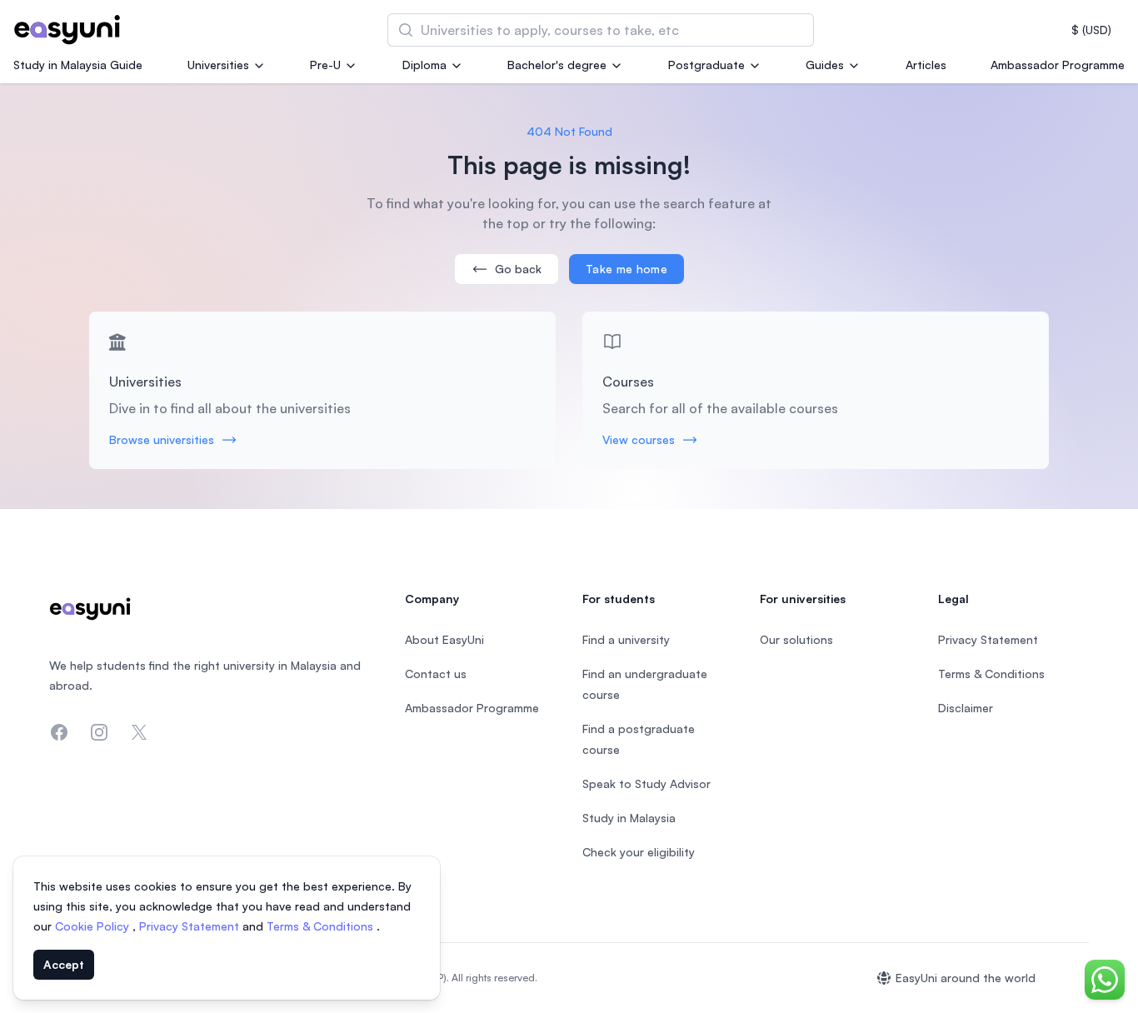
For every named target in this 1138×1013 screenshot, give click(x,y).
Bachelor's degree (556, 64)
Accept (63, 964)
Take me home (626, 269)
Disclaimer (965, 708)
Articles (926, 64)
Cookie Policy (93, 926)
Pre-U (325, 64)
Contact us (436, 673)
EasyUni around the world (966, 978)
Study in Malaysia (629, 818)
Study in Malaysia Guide (77, 64)
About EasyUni (444, 639)
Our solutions (796, 639)
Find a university (626, 639)
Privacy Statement (190, 926)
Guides (825, 64)
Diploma (424, 64)
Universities (218, 64)
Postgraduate (706, 64)
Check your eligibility (638, 852)
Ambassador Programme (1058, 64)
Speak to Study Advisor (646, 783)
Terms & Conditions (322, 926)
